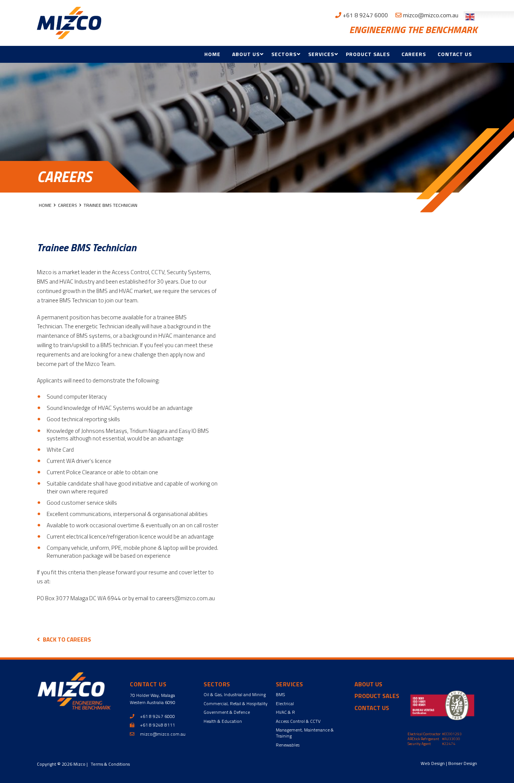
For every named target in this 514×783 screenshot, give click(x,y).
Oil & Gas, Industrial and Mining (235, 694)
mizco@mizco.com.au (429, 15)
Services (321, 54)
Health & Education (223, 721)
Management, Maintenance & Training (305, 732)
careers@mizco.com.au (185, 597)
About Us (246, 54)
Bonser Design (462, 763)
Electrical (285, 703)
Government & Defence (227, 712)
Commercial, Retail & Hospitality (236, 703)
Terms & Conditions (110, 764)
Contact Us (455, 54)
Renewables (288, 744)
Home (212, 54)
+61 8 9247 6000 (364, 15)
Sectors (284, 54)
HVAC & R (285, 712)
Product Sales (368, 54)
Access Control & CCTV (298, 721)
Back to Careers (67, 639)
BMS (280, 694)
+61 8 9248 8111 (157, 724)
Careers (413, 54)
